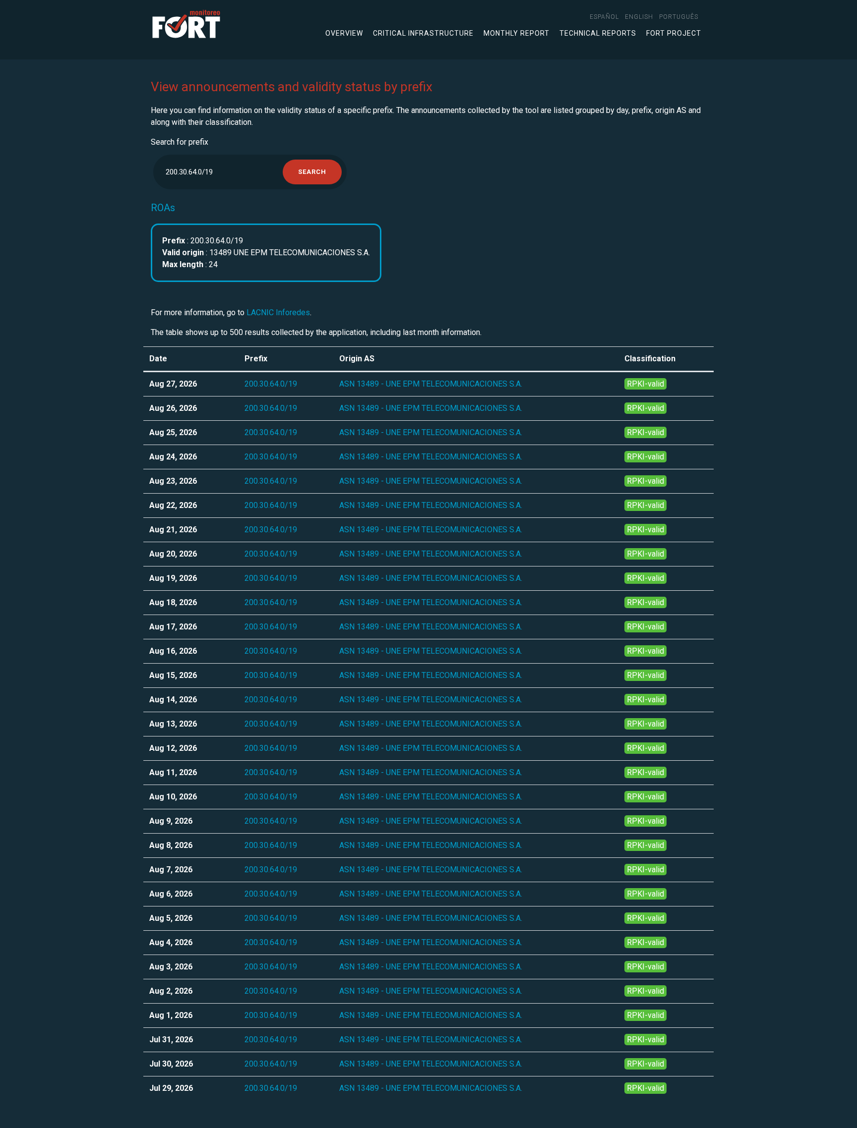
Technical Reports (597, 33)
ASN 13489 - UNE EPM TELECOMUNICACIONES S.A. (430, 384)
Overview (344, 33)
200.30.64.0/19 (271, 384)
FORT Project (673, 33)
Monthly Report (517, 33)
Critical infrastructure (423, 33)
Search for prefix (179, 142)
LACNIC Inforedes (278, 312)
